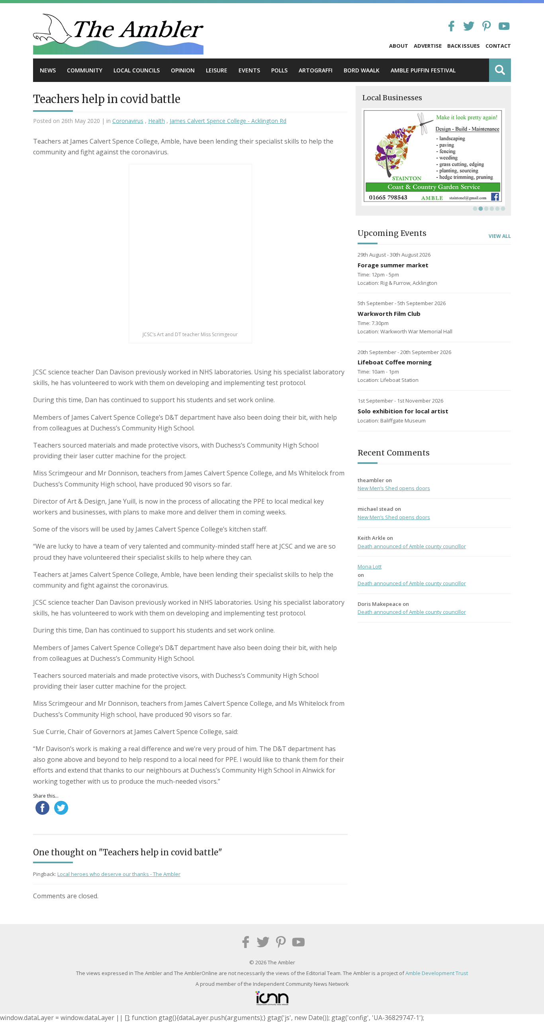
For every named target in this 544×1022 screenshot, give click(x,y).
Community (84, 70)
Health (156, 121)
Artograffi (316, 70)
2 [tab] (480, 208)
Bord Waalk (362, 70)
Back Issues (463, 45)
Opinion (183, 70)
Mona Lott (370, 566)
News (48, 70)
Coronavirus (127, 121)
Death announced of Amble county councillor (412, 546)
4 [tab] (491, 208)
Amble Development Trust (436, 973)
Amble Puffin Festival (423, 70)
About (398, 45)
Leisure (216, 70)
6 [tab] (502, 208)
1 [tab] (474, 208)
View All (500, 236)
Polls (279, 70)
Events (249, 70)
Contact (498, 45)
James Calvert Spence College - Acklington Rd (228, 121)
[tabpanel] (433, 157)
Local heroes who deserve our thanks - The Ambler (118, 874)
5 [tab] (497, 208)
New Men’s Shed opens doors (394, 488)
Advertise (428, 45)
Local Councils (136, 70)
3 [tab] (485, 208)
